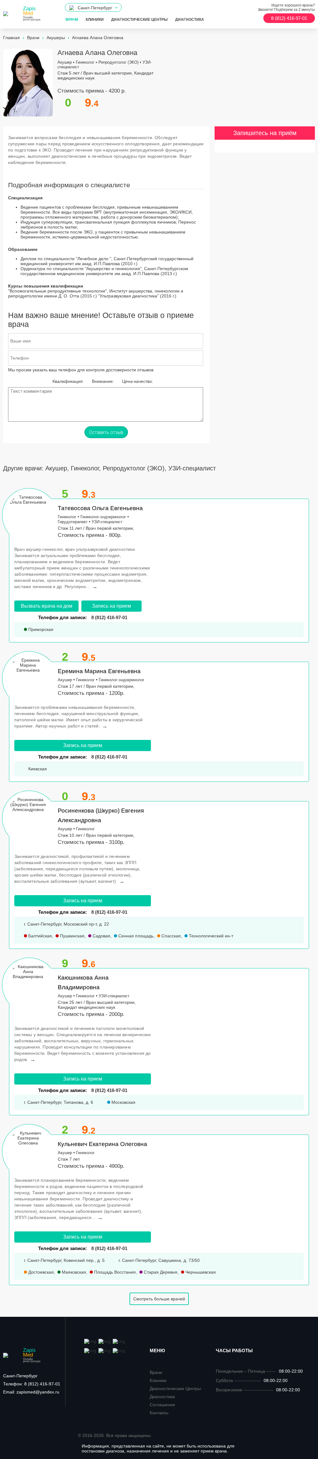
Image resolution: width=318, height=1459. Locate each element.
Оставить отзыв (106, 432)
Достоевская (40, 1272)
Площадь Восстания (114, 1272)
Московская (122, 1102)
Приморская (40, 629)
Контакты (159, 1412)
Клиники (95, 19)
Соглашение (162, 1404)
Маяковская (73, 1272)
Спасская (170, 935)
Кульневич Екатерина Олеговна (102, 1144)
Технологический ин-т (210, 935)
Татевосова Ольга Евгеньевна (100, 508)
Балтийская (39, 935)
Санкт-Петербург (20, 1375)
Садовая (100, 935)
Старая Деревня (160, 1272)
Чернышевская (200, 1272)
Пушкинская (71, 935)
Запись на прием (111, 606)
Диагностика (189, 19)
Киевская (37, 768)
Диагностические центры (139, 19)
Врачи (72, 19)
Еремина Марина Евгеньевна (99, 671)
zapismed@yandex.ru (31, 1391)
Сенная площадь (135, 935)
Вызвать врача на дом (46, 606)
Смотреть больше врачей (159, 1298)
